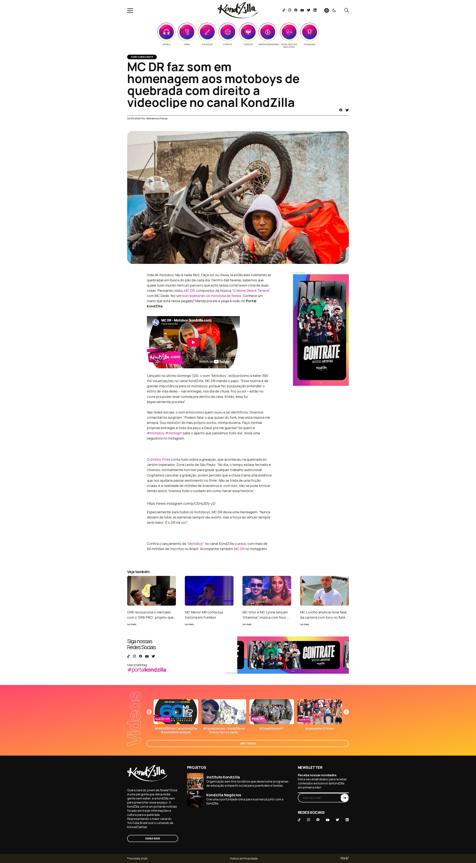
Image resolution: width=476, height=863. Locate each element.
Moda (186, 44)
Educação (207, 44)
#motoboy (156, 433)
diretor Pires (160, 459)
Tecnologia (309, 44)
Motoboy (195, 543)
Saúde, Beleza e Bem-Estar (289, 45)
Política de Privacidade (244, 858)
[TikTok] (283, 10)
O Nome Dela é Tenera (250, 290)
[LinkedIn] (315, 10)
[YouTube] (302, 10)
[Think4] (344, 858)
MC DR (189, 290)
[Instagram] (289, 10)
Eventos (248, 44)
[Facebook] (295, 10)
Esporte (227, 44)
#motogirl (173, 433)
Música (166, 44)
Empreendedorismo (268, 44)
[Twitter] (308, 10)
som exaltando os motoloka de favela (211, 295)
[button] (346, 712)
